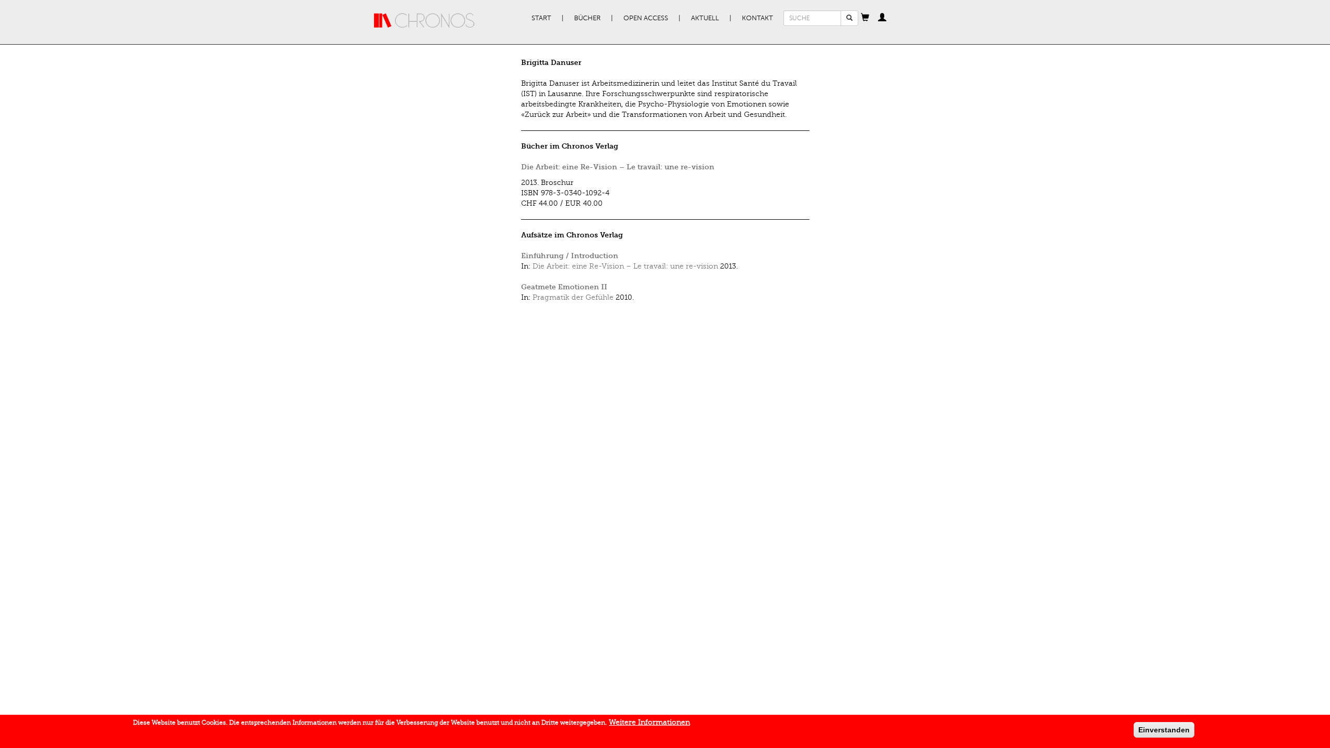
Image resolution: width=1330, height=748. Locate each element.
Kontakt (757, 18)
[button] (865, 18)
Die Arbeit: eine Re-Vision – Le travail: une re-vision (617, 167)
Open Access (645, 18)
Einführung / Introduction (569, 255)
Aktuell (705, 18)
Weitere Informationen (649, 722)
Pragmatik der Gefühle (573, 297)
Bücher (587, 18)
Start (541, 18)
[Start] (424, 21)
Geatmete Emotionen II (564, 287)
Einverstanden (1164, 730)
